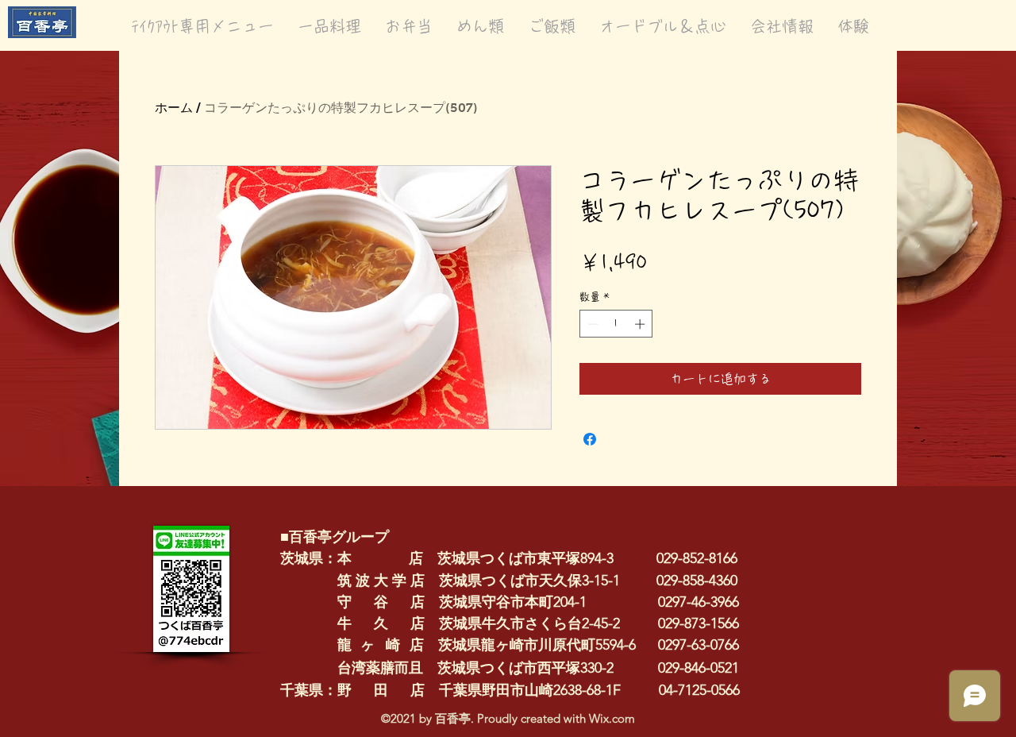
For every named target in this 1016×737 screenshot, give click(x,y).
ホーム (174, 107)
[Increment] (641, 324)
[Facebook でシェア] (589, 439)
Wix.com (612, 718)
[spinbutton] (616, 324)
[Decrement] (591, 324)
